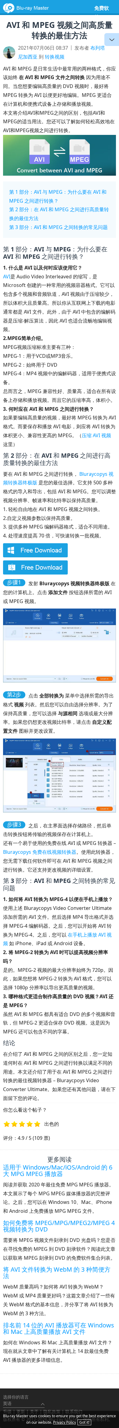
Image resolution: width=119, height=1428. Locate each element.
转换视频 (54, 56)
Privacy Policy (64, 1422)
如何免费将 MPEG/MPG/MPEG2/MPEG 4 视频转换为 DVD (59, 1226)
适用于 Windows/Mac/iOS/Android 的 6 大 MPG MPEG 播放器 (57, 1170)
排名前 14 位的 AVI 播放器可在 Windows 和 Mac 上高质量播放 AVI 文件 (58, 1328)
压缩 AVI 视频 (96, 435)
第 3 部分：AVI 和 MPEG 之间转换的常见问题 (58, 227)
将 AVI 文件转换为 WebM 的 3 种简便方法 (56, 1272)
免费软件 (101, 12)
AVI (6, 276)
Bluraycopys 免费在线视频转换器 (39, 852)
